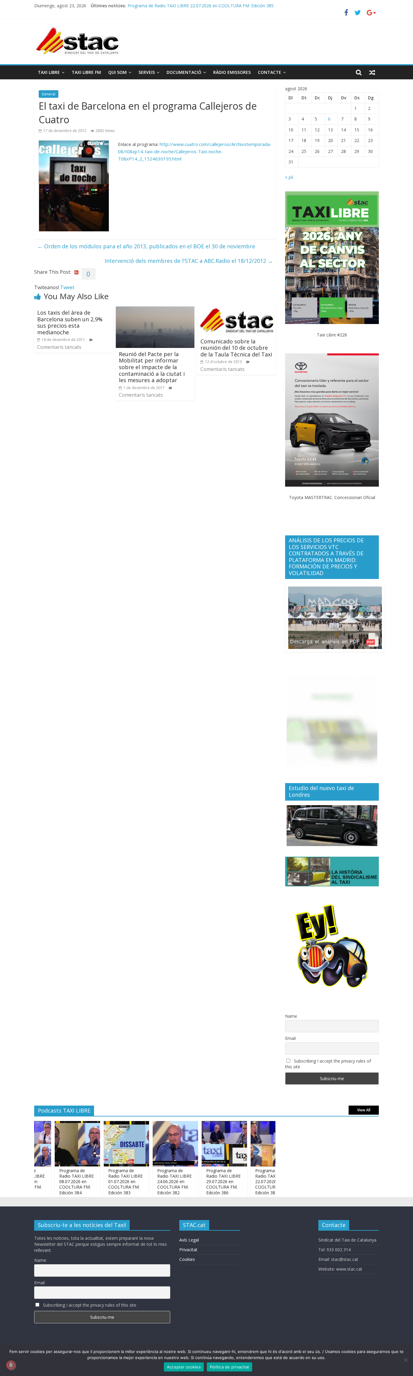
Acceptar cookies (184, 1366)
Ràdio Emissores (232, 72)
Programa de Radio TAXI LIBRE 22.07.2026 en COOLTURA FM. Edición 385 (201, 5)
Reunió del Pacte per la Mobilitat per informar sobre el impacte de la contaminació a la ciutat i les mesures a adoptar (152, 367)
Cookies (187, 1259)
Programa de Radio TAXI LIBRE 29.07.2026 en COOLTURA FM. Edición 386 (205, 1182)
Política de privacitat (229, 1366)
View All (363, 1110)
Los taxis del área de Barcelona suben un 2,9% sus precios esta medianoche (69, 322)
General (48, 94)
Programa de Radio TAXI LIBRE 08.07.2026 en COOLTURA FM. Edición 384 (58, 1182)
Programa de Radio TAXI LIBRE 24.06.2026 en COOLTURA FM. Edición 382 (156, 1182)
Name (291, 1016)
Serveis (146, 72)
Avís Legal (189, 1240)
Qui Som (117, 72)
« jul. (289, 177)
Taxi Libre (49, 72)
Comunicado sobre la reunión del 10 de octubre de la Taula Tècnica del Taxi (236, 348)
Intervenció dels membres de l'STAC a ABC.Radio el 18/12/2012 (189, 260)
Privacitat (188, 1249)
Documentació (184, 72)
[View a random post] (372, 72)
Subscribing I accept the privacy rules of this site (328, 1064)
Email (290, 1038)
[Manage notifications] (11, 1365)
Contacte (269, 72)
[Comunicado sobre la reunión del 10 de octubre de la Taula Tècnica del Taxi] (236, 310)
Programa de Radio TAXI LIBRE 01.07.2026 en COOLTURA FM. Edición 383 (107, 1182)
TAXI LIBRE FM (86, 72)
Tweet (67, 287)
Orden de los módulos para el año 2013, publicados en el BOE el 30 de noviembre (146, 246)
